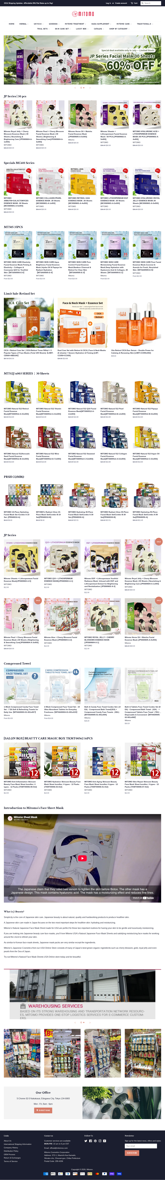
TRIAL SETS (42, 29)
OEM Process (9, 1154)
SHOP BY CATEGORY (118, 29)
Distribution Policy (11, 1151)
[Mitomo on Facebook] (90, 1141)
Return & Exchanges (12, 1158)
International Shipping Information (17, 1144)
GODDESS (53, 24)
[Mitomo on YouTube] (104, 1141)
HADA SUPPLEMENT (101, 24)
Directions (44, 1110)
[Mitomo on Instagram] (99, 1141)
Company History (11, 1148)
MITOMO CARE (123, 24)
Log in (108, 3)
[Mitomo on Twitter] (85, 1141)
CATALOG (98, 29)
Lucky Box (81, 29)
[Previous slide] (75, 88)
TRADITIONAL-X (144, 24)
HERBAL (23, 24)
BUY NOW (82, 59)
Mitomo (90, 1169)
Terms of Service (11, 1161)
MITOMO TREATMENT (75, 24)
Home (11, 24)
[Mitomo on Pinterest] (95, 1141)
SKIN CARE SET (62, 29)
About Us (7, 1141)
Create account (121, 3)
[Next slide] (90, 88)
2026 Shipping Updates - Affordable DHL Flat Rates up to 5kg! (28, 3)
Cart (135, 3)
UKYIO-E (38, 24)
